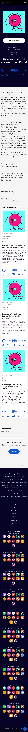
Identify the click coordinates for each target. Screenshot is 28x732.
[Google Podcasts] (9, 538)
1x (13, 274)
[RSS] (22, 542)
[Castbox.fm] (13, 538)
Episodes (14, 510)
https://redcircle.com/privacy (9, 201)
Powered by (21, 465)
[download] (19, 74)
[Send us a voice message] (25, 729)
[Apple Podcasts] (4, 538)
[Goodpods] (4, 542)
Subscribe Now (14, 40)
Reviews (14, 520)
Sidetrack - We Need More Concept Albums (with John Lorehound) (11, 316)
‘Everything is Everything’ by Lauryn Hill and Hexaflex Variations (12, 387)
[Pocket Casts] (9, 542)
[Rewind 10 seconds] (2, 74)
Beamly (14, 730)
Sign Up (14, 451)
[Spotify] (4, 614)
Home (14, 507)
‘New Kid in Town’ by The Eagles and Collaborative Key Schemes (13, 246)
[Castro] (18, 538)
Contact (14, 523)
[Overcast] (22, 538)
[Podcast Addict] (18, 542)
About (14, 514)
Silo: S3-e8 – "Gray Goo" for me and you (14, 497)
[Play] (3, 70)
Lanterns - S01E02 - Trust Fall (14, 477)
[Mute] (26, 70)
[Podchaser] (13, 547)
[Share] (24, 74)
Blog (13, 517)
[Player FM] (13, 542)
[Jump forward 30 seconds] (7, 74)
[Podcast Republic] (22, 637)
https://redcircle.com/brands (9, 194)
